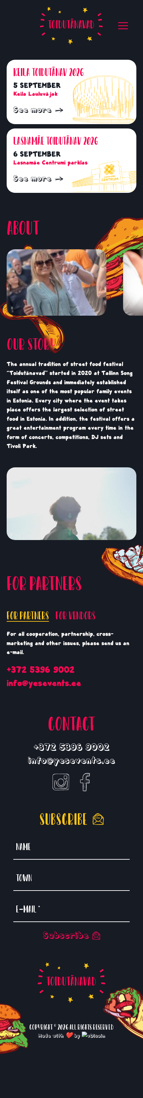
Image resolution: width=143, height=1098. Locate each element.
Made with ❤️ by (60, 1036)
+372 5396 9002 (40, 669)
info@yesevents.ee (44, 683)
